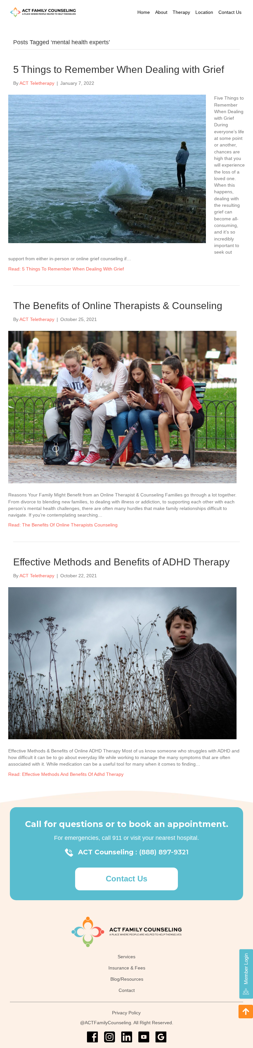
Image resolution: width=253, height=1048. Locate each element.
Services (126, 956)
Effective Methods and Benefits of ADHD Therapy (121, 561)
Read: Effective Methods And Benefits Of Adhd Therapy (66, 774)
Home (143, 12)
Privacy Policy (126, 1012)
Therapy (181, 12)
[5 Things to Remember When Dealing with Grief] (107, 168)
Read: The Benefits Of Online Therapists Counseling (63, 524)
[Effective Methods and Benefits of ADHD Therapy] (122, 662)
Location (204, 12)
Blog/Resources (126, 979)
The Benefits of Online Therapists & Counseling (117, 305)
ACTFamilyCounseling (108, 1022)
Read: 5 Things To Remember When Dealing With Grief (66, 268)
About (161, 12)
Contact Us (229, 12)
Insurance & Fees (126, 968)
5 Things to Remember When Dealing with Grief (118, 69)
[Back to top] (246, 1011)
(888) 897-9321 (163, 852)
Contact (127, 990)
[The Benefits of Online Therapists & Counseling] (122, 406)
